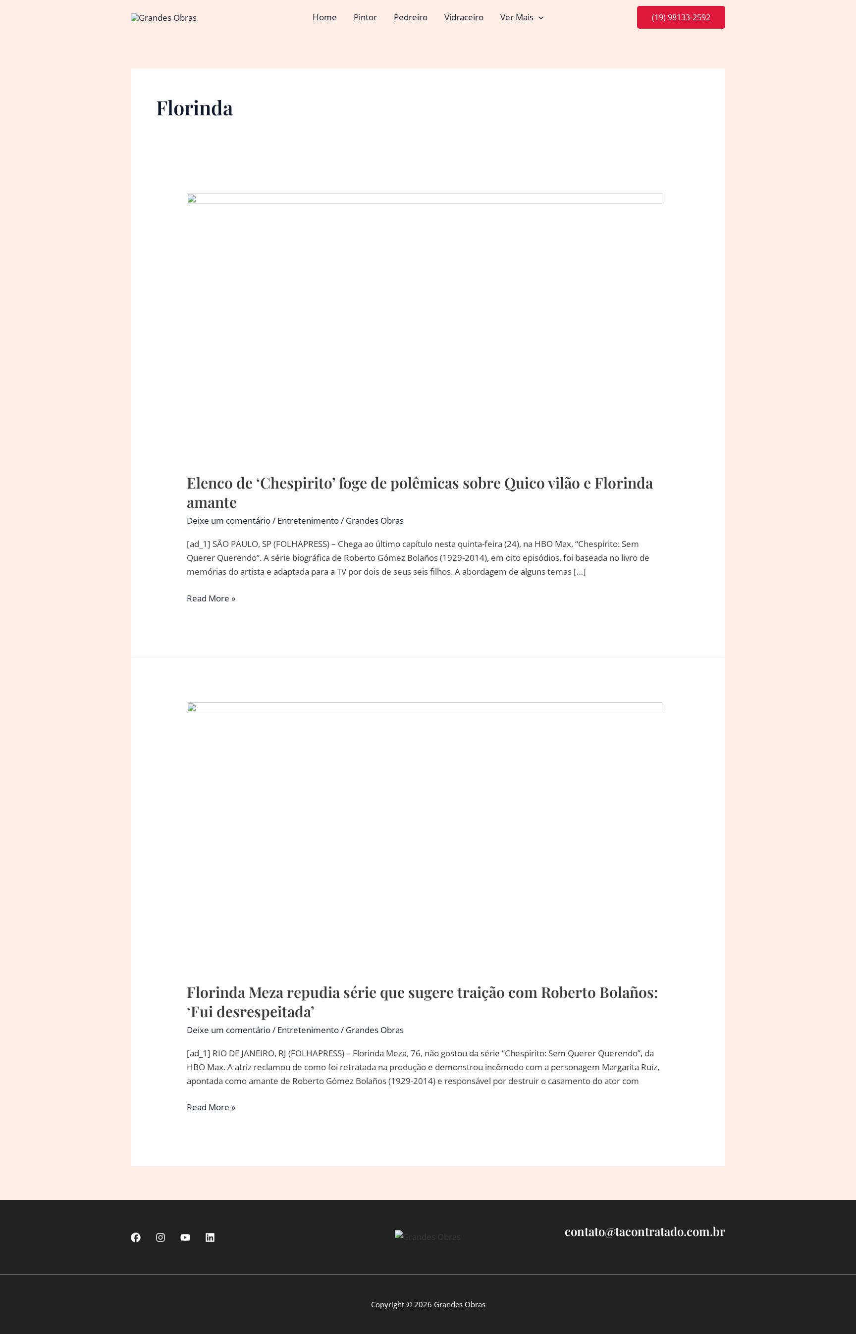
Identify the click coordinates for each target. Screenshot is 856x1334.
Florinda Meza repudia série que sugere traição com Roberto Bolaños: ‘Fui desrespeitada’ (422, 1001)
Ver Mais (517, 17)
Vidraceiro (463, 17)
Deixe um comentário (228, 520)
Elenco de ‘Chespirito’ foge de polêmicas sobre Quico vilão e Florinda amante (420, 492)
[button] (538, 17)
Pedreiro (411, 17)
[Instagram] (160, 1237)
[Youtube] (185, 1237)
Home (325, 17)
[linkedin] (210, 1237)
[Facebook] (136, 1237)
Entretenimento (308, 520)
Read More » (211, 598)
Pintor (365, 17)
